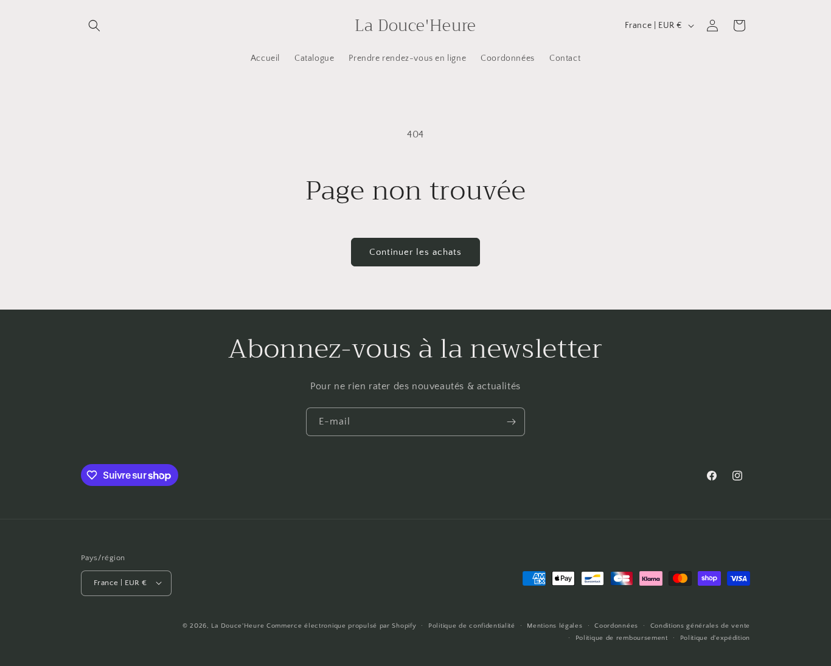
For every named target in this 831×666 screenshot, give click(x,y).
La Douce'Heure (237, 625)
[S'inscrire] (511, 422)
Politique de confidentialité (471, 625)
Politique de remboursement (621, 637)
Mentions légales (554, 625)
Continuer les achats (415, 252)
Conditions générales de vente (700, 625)
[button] (94, 25)
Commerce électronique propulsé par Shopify (341, 625)
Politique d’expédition (715, 637)
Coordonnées (616, 625)
